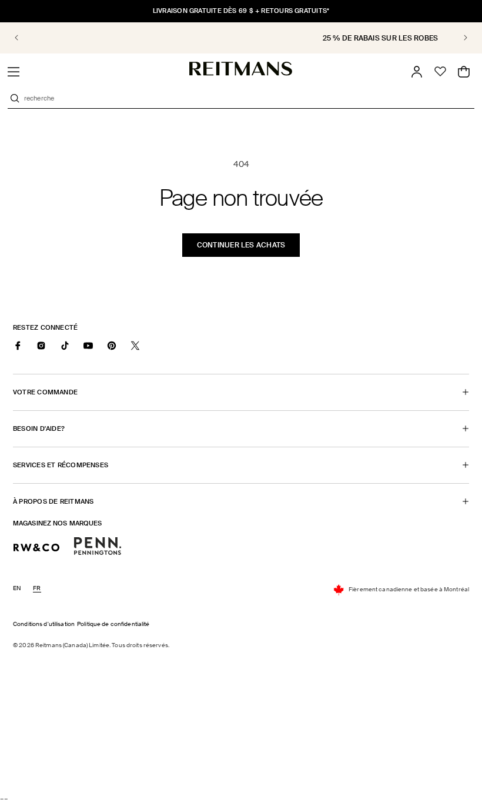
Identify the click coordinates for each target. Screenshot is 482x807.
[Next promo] (457, 37)
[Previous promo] (24, 37)
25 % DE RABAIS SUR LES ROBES (246, 38)
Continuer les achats (241, 245)
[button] (13, 72)
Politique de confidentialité (113, 624)
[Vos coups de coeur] (440, 72)
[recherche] (14, 98)
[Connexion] (417, 72)
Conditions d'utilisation (44, 624)
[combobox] (248, 98)
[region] (241, 37)
